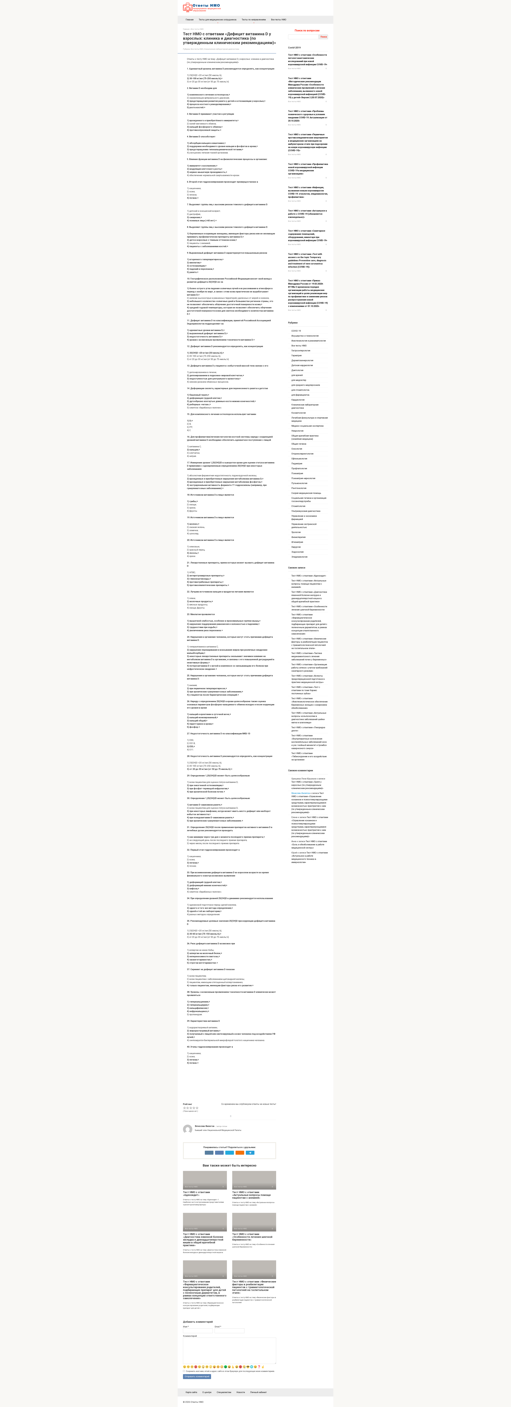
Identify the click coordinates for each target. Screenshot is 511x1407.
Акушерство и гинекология (305, 336)
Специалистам (224, 1392)
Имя (186, 1326)
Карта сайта (191, 1392)
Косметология (298, 413)
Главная (189, 19)
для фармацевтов (300, 395)
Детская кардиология (302, 365)
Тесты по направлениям (254, 19)
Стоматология (298, 506)
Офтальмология (299, 458)
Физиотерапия (298, 537)
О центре (206, 1392)
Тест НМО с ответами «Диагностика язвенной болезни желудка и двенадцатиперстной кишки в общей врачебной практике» (203, 1240)
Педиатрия (296, 463)
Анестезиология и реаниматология (308, 340)
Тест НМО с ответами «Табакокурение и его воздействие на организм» (309, 756)
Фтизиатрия (297, 542)
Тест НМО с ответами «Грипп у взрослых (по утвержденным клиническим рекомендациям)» (307, 785)
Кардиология (297, 400)
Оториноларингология (302, 453)
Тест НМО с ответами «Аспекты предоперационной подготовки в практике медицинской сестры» (308, 679)
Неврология (297, 431)
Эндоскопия (297, 552)
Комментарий (190, 1336)
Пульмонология (299, 483)
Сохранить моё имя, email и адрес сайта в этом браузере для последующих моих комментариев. (230, 1371)
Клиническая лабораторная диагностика (221, 49)
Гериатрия (296, 355)
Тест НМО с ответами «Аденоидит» (196, 1193)
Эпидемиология (299, 557)
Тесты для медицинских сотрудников (217, 19)
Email (218, 1326)
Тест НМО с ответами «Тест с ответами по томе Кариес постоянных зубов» (305, 690)
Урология (296, 532)
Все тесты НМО (278, 19)
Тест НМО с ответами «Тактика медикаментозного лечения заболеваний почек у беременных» (309, 656)
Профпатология (299, 468)
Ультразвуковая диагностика (305, 511)
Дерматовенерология (302, 360)
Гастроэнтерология (300, 350)
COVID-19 (296, 331)
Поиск (324, 37)
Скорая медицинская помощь (306, 493)
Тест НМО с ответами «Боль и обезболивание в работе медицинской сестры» (309, 844)
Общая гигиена (298, 444)
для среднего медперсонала (305, 385)
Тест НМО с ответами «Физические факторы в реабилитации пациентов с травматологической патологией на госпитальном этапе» (254, 1287)
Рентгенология (298, 488)
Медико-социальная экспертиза (307, 426)
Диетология (297, 370)
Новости (240, 1392)
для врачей (297, 375)
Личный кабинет (258, 1392)
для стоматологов (300, 390)
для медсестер (298, 380)
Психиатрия (297, 473)
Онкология (296, 449)
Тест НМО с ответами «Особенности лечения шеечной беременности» (252, 1237)
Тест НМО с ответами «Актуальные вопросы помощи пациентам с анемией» (251, 1195)
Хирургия (296, 547)
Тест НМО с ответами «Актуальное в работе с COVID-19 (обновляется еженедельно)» (307, 213)
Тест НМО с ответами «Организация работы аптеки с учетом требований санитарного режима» (309, 667)
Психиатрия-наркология (303, 478)
